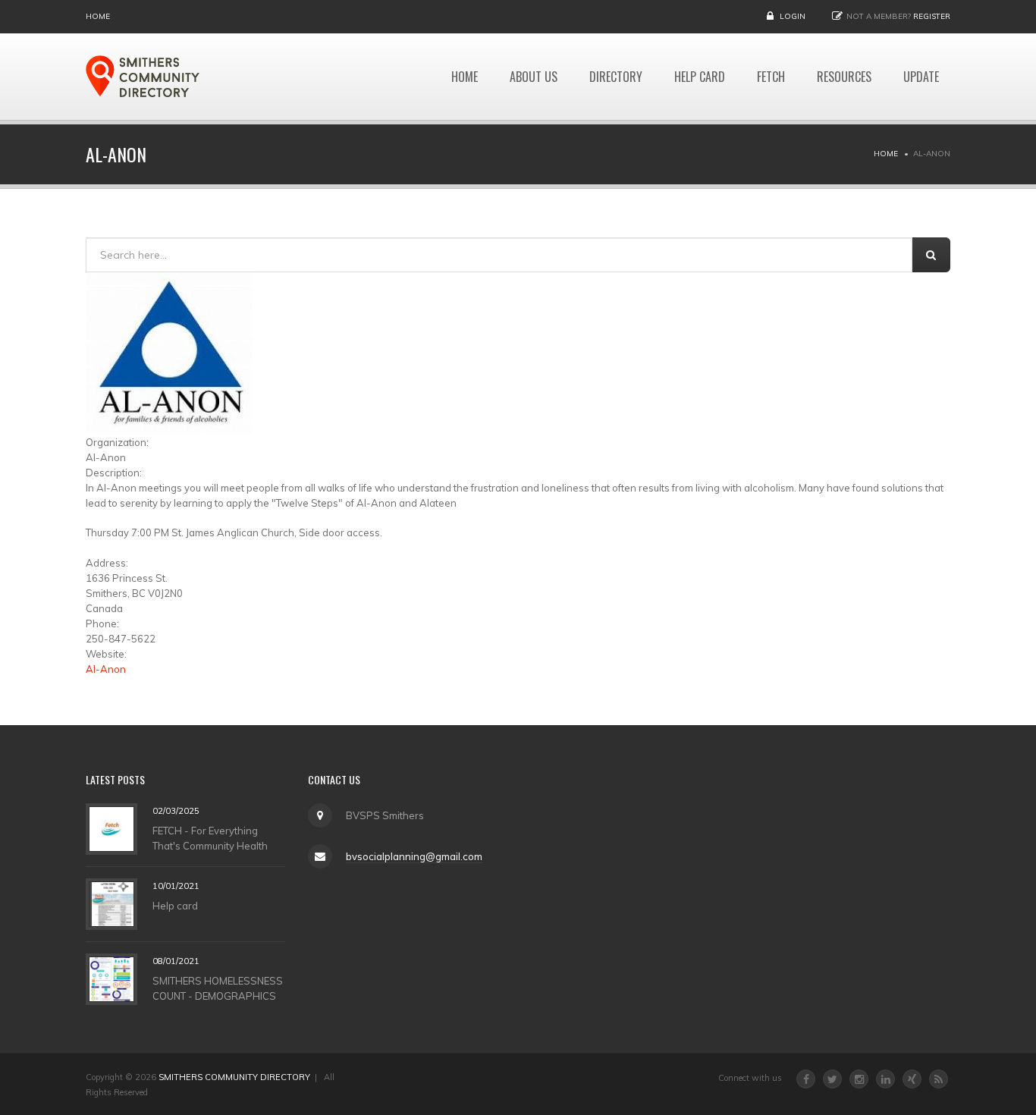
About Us (533, 77)
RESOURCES (844, 77)
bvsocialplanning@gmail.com (414, 856)
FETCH (771, 77)
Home (98, 16)
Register (931, 16)
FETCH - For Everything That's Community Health (210, 837)
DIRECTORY (615, 77)
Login (792, 16)
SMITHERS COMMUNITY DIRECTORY (234, 1077)
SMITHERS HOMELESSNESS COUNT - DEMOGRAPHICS (217, 987)
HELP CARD (699, 77)
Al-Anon (106, 669)
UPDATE (921, 77)
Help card (175, 905)
